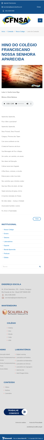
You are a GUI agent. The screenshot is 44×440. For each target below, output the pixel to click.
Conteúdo (10, 31)
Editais (6, 257)
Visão (10, 337)
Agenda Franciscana (10, 3)
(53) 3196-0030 (9, 11)
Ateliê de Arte (20, 370)
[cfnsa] (17, 20)
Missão (10, 334)
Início (3, 31)
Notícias (7, 390)
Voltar (37, 219)
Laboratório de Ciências (23, 363)
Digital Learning (21, 354)
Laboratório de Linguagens (24, 367)
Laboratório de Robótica (23, 357)
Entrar (39, 7)
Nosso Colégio (20, 31)
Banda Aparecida (9, 249)
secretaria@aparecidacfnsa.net (12, 7)
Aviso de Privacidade (35, 422)
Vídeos (7, 387)
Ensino (6, 233)
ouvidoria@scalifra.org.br (34, 426)
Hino (9, 331)
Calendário (8, 393)
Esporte (6, 245)
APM (9, 340)
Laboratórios (8, 241)
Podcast (6, 253)
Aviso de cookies (20, 422)
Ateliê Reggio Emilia (22, 373)
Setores (6, 237)
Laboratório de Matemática (24, 360)
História (10, 328)
